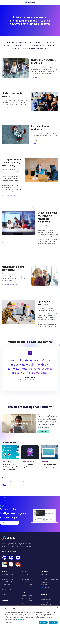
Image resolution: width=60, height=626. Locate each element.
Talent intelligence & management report (49, 465)
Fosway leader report (27, 595)
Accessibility (44, 582)
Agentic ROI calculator (27, 584)
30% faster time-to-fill (27, 600)
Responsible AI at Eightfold (29, 465)
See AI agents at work (8, 195)
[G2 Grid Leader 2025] (11, 564)
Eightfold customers (6, 603)
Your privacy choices (47, 588)
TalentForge (4, 594)
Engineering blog (26, 576)
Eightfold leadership (46, 599)
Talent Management (6, 586)
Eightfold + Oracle (26, 603)
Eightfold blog (25, 574)
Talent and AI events (26, 581)
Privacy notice (44, 584)
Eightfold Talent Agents (7, 574)
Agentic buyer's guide (27, 598)
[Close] (57, 607)
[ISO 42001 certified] (11, 557)
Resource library (25, 579)
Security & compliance (46, 576)
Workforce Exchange (7, 589)
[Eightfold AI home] (9, 538)
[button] (19, 424)
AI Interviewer (5, 576)
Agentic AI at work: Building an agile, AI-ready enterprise (10, 466)
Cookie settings (9, 622)
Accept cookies (43, 622)
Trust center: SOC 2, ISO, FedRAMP (49, 579)
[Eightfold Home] (30, 2)
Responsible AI (44, 574)
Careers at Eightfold (46, 602)
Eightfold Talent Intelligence (8, 581)
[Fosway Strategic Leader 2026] (4, 564)
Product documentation (27, 586)
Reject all (53, 622)
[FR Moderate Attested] (18, 557)
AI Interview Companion (7, 579)
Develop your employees (9, 284)
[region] (30, 615)
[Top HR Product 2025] (18, 564)
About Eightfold (45, 597)
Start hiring (40, 249)
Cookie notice (21, 619)
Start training (41, 330)
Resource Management (7, 591)
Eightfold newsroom (46, 604)
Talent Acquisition (6, 584)
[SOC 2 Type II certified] (4, 557)
